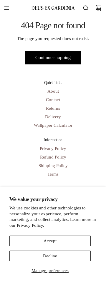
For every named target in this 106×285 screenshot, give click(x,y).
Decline (50, 256)
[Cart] (98, 7)
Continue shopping (53, 57)
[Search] (85, 7)
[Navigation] (6, 7)
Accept (50, 241)
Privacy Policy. (30, 225)
